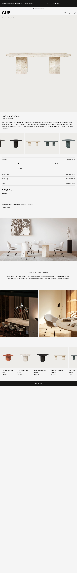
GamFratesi (10, 118)
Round (20, 164)
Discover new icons (38, 8)
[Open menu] (74, 12)
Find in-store (6, 207)
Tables (3, 18)
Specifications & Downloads (11, 204)
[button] (70, 12)
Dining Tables (11, 18)
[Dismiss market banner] (74, 3)
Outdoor (20, 168)
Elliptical (57, 164)
